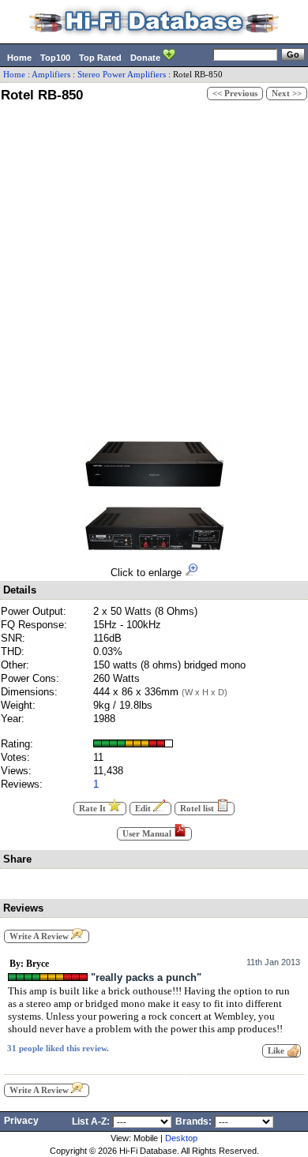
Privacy (21, 1120)
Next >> (287, 93)
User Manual (148, 833)
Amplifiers (51, 74)
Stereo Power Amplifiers (121, 74)
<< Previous (234, 93)
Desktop (181, 1138)
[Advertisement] (154, 269)
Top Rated (100, 57)
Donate (146, 57)
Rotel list (198, 808)
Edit (144, 808)
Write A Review (40, 936)
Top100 (55, 57)
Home (19, 57)
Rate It (93, 808)
